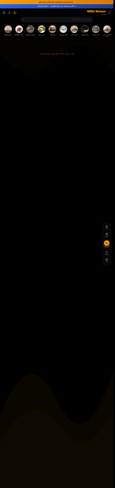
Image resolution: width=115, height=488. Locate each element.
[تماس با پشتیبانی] (15, 12)
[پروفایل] (9, 12)
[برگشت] (109, 12)
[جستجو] (23, 20)
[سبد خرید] (4, 12)
